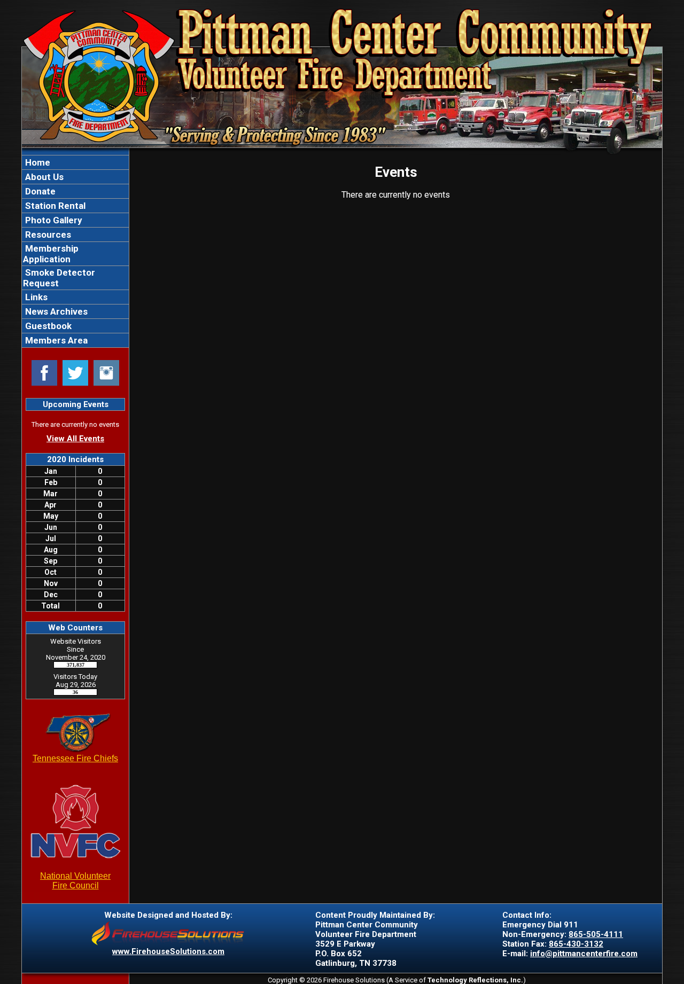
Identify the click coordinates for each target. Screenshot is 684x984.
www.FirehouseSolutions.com (168, 951)
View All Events (75, 438)
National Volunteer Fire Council (75, 880)
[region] (75, 251)
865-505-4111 (596, 934)
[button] (75, 177)
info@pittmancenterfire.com (584, 953)
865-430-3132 (576, 944)
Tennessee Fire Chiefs (75, 758)
